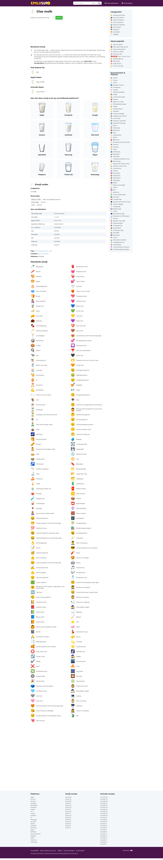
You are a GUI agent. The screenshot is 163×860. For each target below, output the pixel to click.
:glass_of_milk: (36, 199)
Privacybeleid (35, 850)
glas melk (44, 251)
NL (94, 3)
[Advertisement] (68, 32)
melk (50, 251)
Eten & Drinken (43, 254)
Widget (59, 850)
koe (62, 55)
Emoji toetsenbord (69, 850)
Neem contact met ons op (48, 850)
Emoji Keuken (80, 850)
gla (40, 251)
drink (36, 251)
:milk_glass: (35, 202)
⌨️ (111, 3)
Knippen (59, 17)
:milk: (33, 205)
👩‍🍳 (127, 3)
